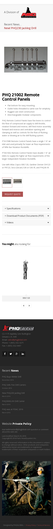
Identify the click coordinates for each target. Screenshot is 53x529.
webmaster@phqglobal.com (18, 429)
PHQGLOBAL (18, 525)
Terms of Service (43, 525)
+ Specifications (13, 208)
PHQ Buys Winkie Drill (11, 376)
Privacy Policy (31, 525)
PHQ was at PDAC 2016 (12, 409)
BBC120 (26, 298)
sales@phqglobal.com (17, 339)
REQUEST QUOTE (12, 194)
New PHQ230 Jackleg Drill (13, 393)
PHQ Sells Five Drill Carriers (14, 385)
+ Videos (9, 222)
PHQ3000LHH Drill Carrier (13, 401)
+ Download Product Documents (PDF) (24, 215)
